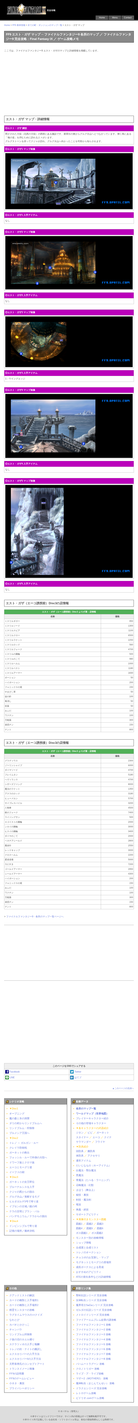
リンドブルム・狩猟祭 (21, 1128)
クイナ (108, 1137)
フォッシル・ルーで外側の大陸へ (28, 1157)
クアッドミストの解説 (21, 1295)
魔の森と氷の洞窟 (19, 1118)
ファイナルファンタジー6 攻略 (93, 1349)
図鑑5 (89, 1228)
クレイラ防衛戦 (18, 1147)
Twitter (77, 1071)
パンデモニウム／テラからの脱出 (28, 1216)
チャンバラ (15, 1329)
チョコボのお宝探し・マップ (92, 1257)
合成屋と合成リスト (87, 1247)
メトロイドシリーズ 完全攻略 (92, 1314)
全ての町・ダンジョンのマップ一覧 (45, 25)
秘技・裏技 (82, 1194)
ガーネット (102, 1132)
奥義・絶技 (82, 1209)
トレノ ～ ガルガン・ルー (23, 1142)
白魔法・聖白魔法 (86, 1170)
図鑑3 (100, 1223)
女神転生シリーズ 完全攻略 (91, 1300)
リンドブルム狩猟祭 (20, 1334)
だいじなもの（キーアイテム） (93, 1165)
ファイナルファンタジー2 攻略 (93, 1329)
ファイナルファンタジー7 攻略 (93, 1354)
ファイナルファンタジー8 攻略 (93, 1358)
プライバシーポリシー (21, 1388)
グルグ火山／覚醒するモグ (24, 1196)
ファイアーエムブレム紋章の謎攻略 (96, 1319)
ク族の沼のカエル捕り (21, 1339)
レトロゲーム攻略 (86, 1393)
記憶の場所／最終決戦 (21, 1230)
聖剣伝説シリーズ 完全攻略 (91, 1295)
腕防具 (91, 1151)
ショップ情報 (83, 1242)
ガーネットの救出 (19, 1152)
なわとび (14, 1319)
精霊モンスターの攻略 (21, 1309)
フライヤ (100, 1141)
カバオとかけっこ (19, 1324)
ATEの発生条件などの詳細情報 (93, 1276)
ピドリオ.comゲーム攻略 (90, 1398)
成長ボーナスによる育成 (90, 1267)
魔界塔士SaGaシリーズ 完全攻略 (94, 1305)
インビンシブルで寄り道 (23, 1225)
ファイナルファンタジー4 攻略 (93, 1339)
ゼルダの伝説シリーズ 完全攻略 (94, 1309)
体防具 (80, 1155)
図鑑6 (100, 1228)
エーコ (96, 1137)
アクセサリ (94, 1155)
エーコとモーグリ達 (20, 1167)
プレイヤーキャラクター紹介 (92, 1118)
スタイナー (82, 1137)
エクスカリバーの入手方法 (24, 1354)
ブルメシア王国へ (19, 1132)
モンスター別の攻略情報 (90, 1237)
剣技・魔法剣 (83, 1199)
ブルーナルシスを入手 (21, 1186)
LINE (12, 1077)
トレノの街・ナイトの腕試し (25, 1349)
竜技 (78, 1204)
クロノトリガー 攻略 (87, 1368)
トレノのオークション (88, 1252)
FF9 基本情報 (18, 25)
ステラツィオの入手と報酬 (24, 1344)
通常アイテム (83, 1160)
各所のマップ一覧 (86, 1108)
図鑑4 (79, 1228)
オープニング (16, 1113)
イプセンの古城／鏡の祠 (23, 1206)
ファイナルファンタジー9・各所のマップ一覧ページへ (35, 916)
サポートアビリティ (87, 1214)
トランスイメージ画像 (21, 1368)
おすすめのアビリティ (88, 1272)
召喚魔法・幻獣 (85, 1185)
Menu (115, 17)
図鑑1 (79, 1223)
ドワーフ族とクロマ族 (21, 1162)
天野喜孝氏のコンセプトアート (27, 1363)
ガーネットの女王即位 (21, 1181)
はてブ (77, 1077)
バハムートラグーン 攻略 (90, 1363)
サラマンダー (83, 1141)
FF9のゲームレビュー (21, 1378)
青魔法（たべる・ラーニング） (93, 1180)
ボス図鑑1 (82, 1232)
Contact (128, 17)
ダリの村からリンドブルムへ (25, 1123)
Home (102, 17)
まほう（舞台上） (86, 1190)
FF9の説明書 (16, 1373)
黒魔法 (80, 1175)
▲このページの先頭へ (123, 1088)
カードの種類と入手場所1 (23, 1300)
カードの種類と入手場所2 (23, 1305)
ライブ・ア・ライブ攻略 (90, 1373)
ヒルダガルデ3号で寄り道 (23, 1201)
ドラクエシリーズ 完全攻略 (91, 1388)
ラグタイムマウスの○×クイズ (25, 1314)
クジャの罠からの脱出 (21, 1191)
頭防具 (80, 1151)
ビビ (90, 1132)
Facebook (15, 1071)
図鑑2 (89, 1223)
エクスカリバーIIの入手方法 (25, 1358)
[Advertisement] (69, 83)
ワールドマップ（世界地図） (92, 1113)
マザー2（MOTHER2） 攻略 (92, 1378)
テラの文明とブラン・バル (24, 1211)
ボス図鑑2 (97, 1232)
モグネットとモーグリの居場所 (93, 1262)
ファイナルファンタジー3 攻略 (93, 1334)
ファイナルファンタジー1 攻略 (93, 1324)
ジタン (80, 1132)
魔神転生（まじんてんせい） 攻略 (95, 1383)
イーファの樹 (16, 1172)
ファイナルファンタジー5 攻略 (93, 1344)
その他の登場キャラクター (91, 1123)
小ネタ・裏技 (16, 1383)
